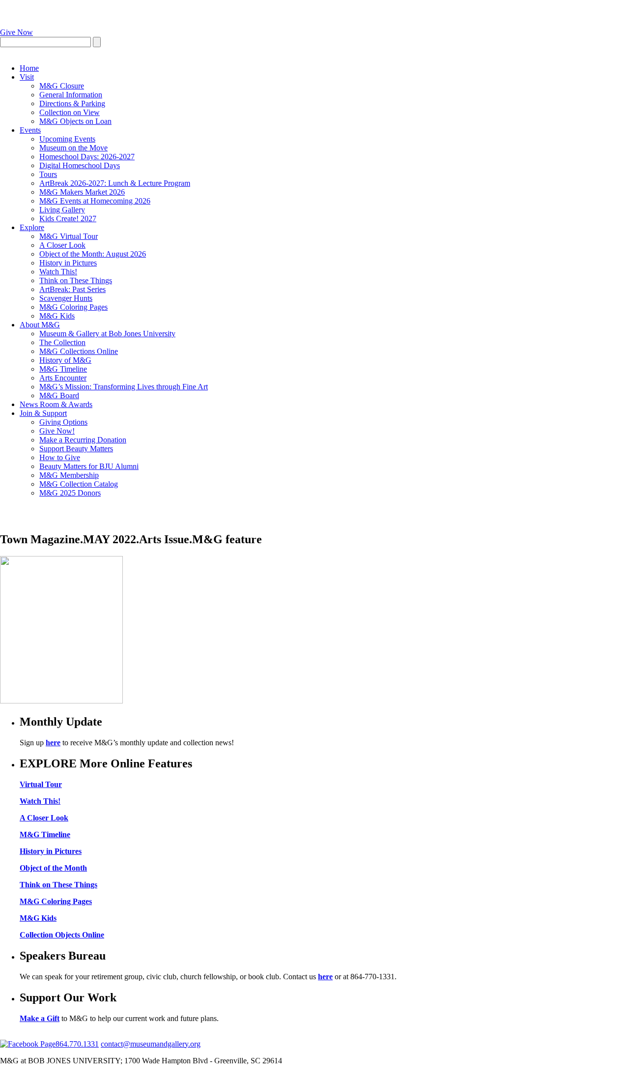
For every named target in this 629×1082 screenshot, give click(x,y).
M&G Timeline (63, 369)
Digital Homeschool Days (79, 165)
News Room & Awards (56, 404)
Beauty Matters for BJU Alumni (89, 466)
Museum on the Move (73, 148)
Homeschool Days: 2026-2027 (87, 156)
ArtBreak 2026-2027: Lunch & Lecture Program (114, 183)
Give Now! (57, 431)
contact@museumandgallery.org (150, 1044)
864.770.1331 (77, 1044)
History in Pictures (68, 263)
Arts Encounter (62, 378)
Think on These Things (75, 280)
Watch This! (58, 271)
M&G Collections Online (78, 351)
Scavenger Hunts (65, 298)
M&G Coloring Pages (73, 307)
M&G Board (59, 395)
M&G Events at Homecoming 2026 (94, 201)
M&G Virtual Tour (68, 236)
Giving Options (63, 422)
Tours (48, 174)
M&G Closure (61, 86)
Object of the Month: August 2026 (92, 254)
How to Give (59, 457)
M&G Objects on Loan (75, 121)
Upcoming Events (67, 139)
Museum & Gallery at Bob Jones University (107, 333)
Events (30, 130)
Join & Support (43, 413)
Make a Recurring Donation (82, 440)
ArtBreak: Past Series (72, 289)
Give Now (16, 32)
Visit (27, 77)
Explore (32, 227)
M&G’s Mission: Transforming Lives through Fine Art (123, 386)
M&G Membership (69, 475)
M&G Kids (57, 316)
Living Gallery (62, 209)
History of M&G (65, 360)
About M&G (40, 325)
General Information (70, 94)
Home (29, 68)
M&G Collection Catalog (78, 484)
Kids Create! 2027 (67, 218)
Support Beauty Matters (76, 448)
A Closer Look (62, 245)
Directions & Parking (72, 103)
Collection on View (69, 112)
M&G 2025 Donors (70, 493)
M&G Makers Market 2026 (82, 192)
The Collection (62, 342)
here (53, 742)
